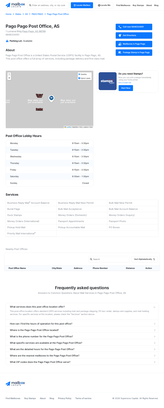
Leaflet (68, 127)
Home (8, 14)
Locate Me (105, 5)
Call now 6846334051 (133, 27)
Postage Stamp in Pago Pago (136, 52)
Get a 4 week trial (125, 83)
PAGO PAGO (37, 14)
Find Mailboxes (123, 5)
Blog (156, 5)
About (149, 5)
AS (26, 14)
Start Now (125, 88)
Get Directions (129, 35)
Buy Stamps (138, 5)
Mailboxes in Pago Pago (134, 44)
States (18, 14)
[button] (51, 98)
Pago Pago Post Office (58, 14)
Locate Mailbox (83, 5)
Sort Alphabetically (143, 345)
